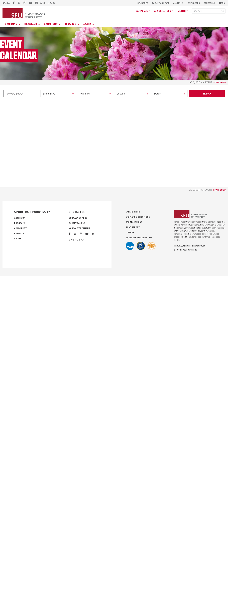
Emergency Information (139, 237)
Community (50, 24)
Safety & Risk (133, 211)
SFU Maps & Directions (138, 217)
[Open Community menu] (60, 24)
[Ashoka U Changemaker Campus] (151, 246)
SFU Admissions (134, 222)
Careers (209, 3)
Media (222, 3)
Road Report (133, 227)
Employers (194, 3)
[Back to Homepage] (24, 13)
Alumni (178, 3)
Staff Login (219, 82)
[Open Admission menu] (20, 24)
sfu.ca (6, 3)
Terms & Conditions (182, 246)
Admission (11, 24)
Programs (30, 24)
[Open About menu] (94, 24)
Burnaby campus (78, 217)
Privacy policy (198, 246)
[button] (58, 93)
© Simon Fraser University (185, 250)
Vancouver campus (79, 228)
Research (70, 24)
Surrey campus (77, 223)
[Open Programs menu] (40, 24)
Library (130, 232)
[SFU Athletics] (130, 246)
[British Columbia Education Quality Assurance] (141, 246)
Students (142, 3)
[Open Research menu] (79, 24)
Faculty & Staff (160, 3)
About (87, 24)
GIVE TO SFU (47, 2)
